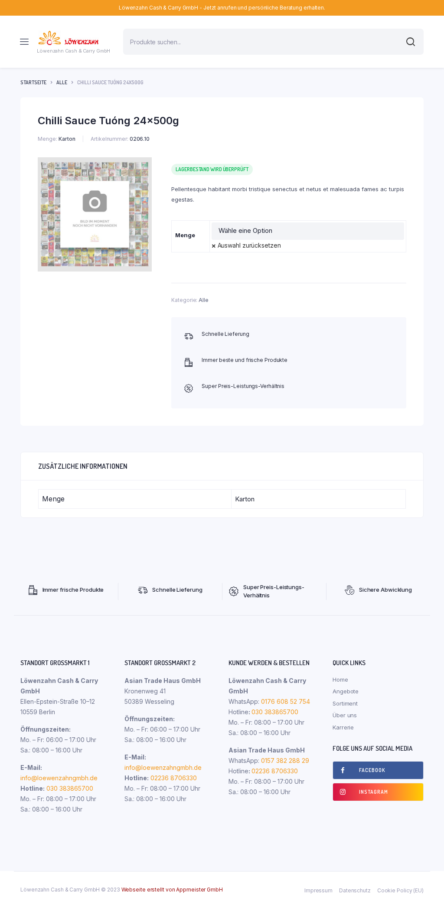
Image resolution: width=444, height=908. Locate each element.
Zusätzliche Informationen (82, 466)
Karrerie (343, 727)
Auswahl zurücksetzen (249, 245)
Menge (185, 235)
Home (340, 679)
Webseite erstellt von (172, 889)
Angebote (346, 691)
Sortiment (345, 703)
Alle (61, 82)
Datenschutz (355, 890)
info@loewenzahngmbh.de (59, 778)
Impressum (318, 890)
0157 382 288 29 (284, 760)
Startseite (33, 82)
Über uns (345, 715)
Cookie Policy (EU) (400, 890)
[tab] (82, 466)
